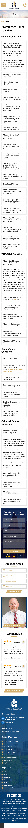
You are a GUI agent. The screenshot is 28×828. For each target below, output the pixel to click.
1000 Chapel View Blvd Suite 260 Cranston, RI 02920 (14, 718)
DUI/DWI (9, 570)
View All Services (14, 591)
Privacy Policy (8, 785)
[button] (3, 5)
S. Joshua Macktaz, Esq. (11, 788)
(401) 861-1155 (9, 722)
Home (3, 22)
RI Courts (6, 782)
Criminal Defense (11, 575)
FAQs (5, 774)
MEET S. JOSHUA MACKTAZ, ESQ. (14, 625)
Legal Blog (7, 777)
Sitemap (6, 780)
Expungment (9, 586)
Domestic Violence (11, 581)
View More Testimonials (14, 691)
